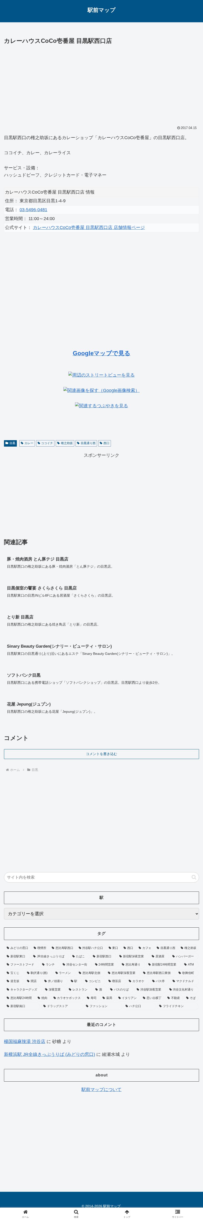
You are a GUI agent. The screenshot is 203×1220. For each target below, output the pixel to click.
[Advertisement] (101, 83)
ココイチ (47, 443)
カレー (29, 443)
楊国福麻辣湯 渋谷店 (24, 1041)
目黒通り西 (88, 443)
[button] (194, 877)
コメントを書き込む (101, 754)
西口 (106, 443)
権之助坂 (67, 443)
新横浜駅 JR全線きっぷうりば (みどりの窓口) (49, 1054)
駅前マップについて (101, 1089)
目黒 (12, 443)
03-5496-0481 (33, 209)
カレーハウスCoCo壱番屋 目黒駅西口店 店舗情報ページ (89, 227)
